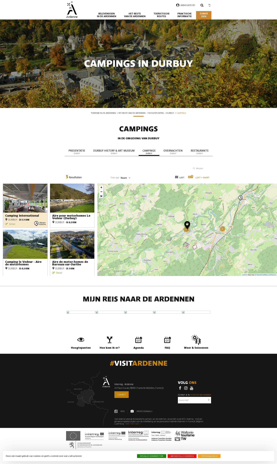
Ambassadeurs (187, 5)
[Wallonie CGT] (184, 436)
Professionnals (144, 411)
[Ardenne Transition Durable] (161, 436)
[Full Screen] (101, 196)
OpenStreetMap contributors (266, 274)
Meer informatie (132, 424)
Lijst (181, 177)
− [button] (101, 192)
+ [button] (101, 187)
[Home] (72, 9)
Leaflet (244, 274)
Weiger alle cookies (182, 456)
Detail (12, 224)
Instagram (186, 388)
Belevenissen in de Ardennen (106, 15)
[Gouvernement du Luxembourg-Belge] (85, 445)
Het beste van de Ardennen (135, 15)
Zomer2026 (204, 15)
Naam (123, 178)
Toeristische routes (162, 15)
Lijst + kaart (202, 177)
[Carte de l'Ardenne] (88, 399)
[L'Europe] (73, 436)
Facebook (180, 388)
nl (209, 4)
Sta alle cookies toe (151, 456)
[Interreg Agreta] (94, 436)
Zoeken (202, 5)
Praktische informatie (184, 15)
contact (121, 394)
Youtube (191, 388)
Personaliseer (209, 456)
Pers (122, 411)
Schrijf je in (194, 395)
